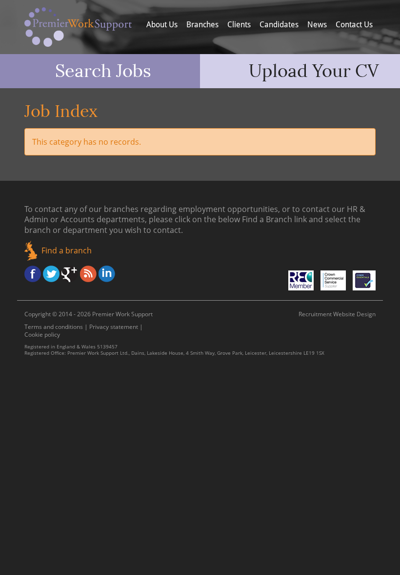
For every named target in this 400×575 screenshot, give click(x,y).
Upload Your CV (314, 71)
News (317, 24)
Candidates (279, 24)
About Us (162, 24)
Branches (202, 24)
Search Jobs (103, 71)
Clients (239, 24)
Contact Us (354, 24)
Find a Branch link (274, 219)
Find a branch (66, 250)
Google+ (69, 274)
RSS (88, 274)
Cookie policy (42, 334)
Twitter (51, 274)
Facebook (32, 274)
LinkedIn (107, 274)
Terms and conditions (53, 327)
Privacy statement (113, 327)
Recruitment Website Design (337, 314)
